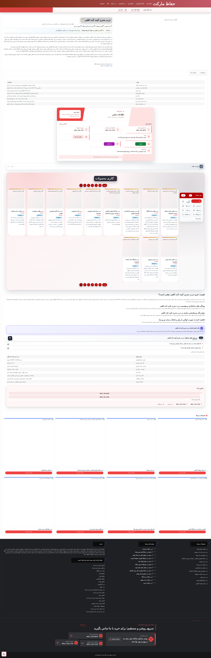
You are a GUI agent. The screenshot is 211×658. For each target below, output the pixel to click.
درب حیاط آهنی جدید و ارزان (45, 529)
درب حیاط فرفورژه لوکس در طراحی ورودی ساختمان (90, 470)
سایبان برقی (102, 595)
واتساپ (140, 144)
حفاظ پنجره (130, 3)
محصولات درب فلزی (60, 24)
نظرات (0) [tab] (193, 72)
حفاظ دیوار (149, 3)
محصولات (102, 3)
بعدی (104, 185)
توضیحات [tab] (202, 72)
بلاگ (108, 3)
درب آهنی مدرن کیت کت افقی (104, 37)
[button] (105, 343)
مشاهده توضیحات (182, 472)
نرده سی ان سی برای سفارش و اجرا (95, 611)
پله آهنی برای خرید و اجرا (98, 568)
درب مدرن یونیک (151, 470)
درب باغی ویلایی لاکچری (200, 470)
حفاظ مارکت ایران (69, 24)
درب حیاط (113, 3)
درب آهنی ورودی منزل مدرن (96, 529)
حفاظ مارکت (101, 581)
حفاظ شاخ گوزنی (140, 3)
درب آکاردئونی (121, 3)
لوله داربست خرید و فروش (98, 603)
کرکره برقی (102, 600)
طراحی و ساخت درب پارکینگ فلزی (197, 529)
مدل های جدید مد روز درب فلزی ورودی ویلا (144, 529)
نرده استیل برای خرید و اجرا (98, 609)
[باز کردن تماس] (3, 654)
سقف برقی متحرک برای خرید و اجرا (96, 598)
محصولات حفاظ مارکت (99, 606)
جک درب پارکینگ (101, 570)
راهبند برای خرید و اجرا (99, 592)
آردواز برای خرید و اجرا (99, 565)
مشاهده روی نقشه (78, 136)
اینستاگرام (109, 144)
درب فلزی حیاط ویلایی (46, 470)
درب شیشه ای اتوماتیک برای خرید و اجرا (95, 589)
